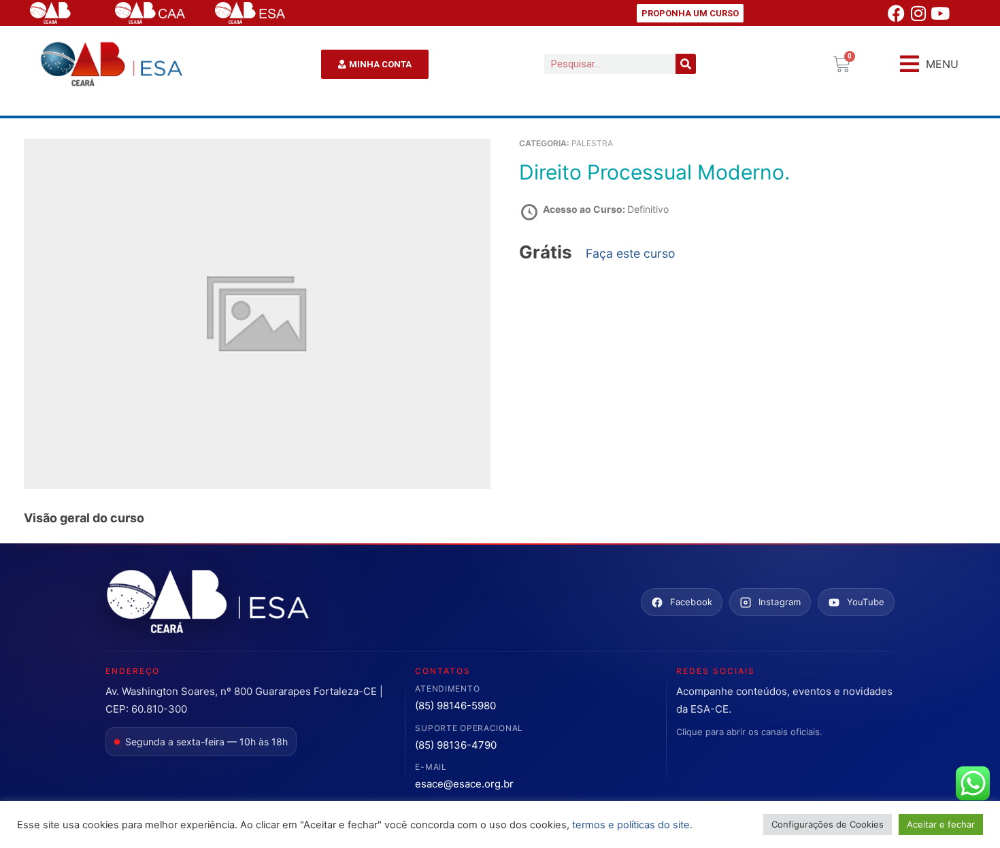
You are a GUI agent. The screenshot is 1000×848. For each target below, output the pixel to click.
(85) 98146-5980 (455, 705)
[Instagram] (918, 13)
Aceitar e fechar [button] (941, 824)
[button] (929, 64)
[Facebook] (896, 13)
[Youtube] (940, 13)
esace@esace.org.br (464, 783)
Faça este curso (631, 253)
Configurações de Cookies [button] (827, 824)
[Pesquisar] (686, 64)
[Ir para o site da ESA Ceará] (207, 602)
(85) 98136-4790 (456, 745)
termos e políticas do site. (632, 825)
